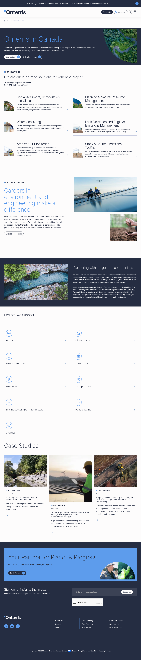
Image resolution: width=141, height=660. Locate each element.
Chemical (11, 432)
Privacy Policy (77, 651)
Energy (9, 340)
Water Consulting (29, 122)
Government (82, 363)
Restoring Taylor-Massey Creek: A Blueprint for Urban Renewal (21, 498)
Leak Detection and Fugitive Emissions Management (105, 123)
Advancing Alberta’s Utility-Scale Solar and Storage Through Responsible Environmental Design (70, 514)
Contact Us (107, 12)
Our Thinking (13, 490)
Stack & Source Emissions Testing (103, 146)
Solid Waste (12, 386)
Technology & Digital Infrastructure (24, 409)
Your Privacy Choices (60, 651)
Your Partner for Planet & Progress (52, 557)
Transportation (83, 386)
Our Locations (31, 57)
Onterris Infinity (102, 287)
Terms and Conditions (90, 651)
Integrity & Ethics (105, 651)
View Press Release (100, 3)
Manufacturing (83, 409)
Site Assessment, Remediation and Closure (38, 99)
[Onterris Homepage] (5, 20)
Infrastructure (82, 340)
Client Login (121, 12)
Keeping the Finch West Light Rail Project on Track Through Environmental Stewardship (114, 499)
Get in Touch (15, 573)
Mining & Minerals (15, 363)
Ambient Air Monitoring (33, 144)
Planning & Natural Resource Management (105, 99)
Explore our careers (14, 234)
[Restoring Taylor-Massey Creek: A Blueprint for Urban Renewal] (25, 471)
